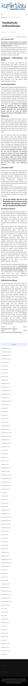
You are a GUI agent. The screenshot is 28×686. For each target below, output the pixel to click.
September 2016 (5, 485)
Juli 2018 (3, 408)
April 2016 (4, 503)
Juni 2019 (3, 369)
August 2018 (4, 404)
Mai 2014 (3, 577)
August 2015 (4, 531)
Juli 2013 (3, 608)
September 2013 (5, 601)
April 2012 (3, 633)
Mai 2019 (3, 373)
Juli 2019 (3, 366)
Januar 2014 (4, 587)
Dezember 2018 (5, 390)
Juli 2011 (3, 640)
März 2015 (3, 548)
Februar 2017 (4, 468)
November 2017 (5, 436)
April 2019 (4, 376)
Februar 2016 (4, 510)
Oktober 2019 (4, 355)
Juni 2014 (3, 573)
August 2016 (4, 489)
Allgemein (18, 36)
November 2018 (5, 394)
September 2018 (5, 401)
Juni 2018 (3, 411)
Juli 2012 (3, 626)
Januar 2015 (4, 555)
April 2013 (3, 619)
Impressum (4, 665)
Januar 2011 (4, 647)
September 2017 (5, 443)
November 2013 (5, 594)
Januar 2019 (4, 387)
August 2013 (4, 605)
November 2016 (5, 478)
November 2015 (5, 520)
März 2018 (4, 422)
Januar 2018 (4, 429)
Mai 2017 (3, 457)
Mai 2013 (3, 615)
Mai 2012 (3, 629)
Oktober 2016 (4, 482)
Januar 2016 (4, 513)
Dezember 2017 (5, 432)
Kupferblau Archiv (15, 679)
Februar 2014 (4, 584)
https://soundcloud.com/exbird (9, 328)
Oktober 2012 (4, 622)
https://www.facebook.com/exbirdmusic (11, 332)
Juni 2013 (3, 612)
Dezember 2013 (5, 591)
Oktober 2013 (4, 598)
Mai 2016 (3, 499)
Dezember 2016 (5, 475)
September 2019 (5, 359)
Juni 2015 (3, 538)
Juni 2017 (3, 454)
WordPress (19, 682)
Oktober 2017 (4, 439)
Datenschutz (4, 672)
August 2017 (4, 446)
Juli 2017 (3, 450)
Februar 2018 (4, 425)
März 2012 (3, 636)
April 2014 (4, 580)
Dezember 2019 (5, 348)
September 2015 (5, 527)
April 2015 (3, 545)
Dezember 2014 (5, 559)
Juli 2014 (3, 569)
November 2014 (5, 562)
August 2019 (4, 362)
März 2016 (4, 506)
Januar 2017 (4, 471)
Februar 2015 (4, 552)
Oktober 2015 (4, 524)
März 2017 (4, 464)
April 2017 (4, 461)
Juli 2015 (3, 534)
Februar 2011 (4, 643)
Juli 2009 (3, 654)
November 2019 (5, 352)
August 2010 (4, 650)
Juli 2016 (3, 492)
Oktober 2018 (4, 397)
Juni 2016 (3, 496)
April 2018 (4, 418)
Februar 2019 (4, 383)
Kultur (24, 36)
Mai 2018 (3, 415)
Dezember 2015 (5, 517)
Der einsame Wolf (7, 39)
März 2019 (4, 380)
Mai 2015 (3, 541)
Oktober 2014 (4, 566)
